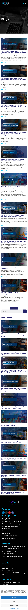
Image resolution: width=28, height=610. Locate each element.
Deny (14, 601)
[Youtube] (9, 512)
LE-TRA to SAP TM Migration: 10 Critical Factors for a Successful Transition (13, 241)
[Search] (25, 311)
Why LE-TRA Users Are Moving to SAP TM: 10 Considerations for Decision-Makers (12, 160)
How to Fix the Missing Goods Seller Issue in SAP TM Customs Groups (13, 187)
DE (25, 3)
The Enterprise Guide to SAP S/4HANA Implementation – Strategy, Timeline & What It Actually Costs (13, 107)
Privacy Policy (12, 608)
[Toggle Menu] (19, 3)
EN (23, 3)
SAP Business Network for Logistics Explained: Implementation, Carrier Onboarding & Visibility (13, 134)
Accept (14, 597)
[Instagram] (6, 512)
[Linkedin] (3, 512)
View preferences (14, 605)
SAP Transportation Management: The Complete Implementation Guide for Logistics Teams (13, 80)
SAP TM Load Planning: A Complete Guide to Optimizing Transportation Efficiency (13, 216)
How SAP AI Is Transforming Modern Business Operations (13, 267)
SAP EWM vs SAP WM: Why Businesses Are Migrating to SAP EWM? (12, 293)
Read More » (4, 62)
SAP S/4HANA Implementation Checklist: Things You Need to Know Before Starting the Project (13, 53)
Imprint (17, 608)
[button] (26, 586)
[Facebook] (12, 512)
